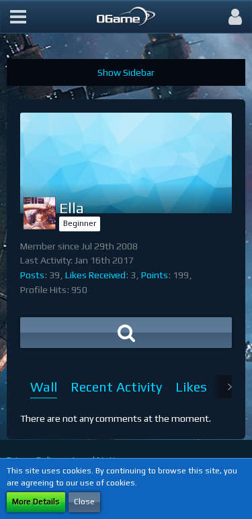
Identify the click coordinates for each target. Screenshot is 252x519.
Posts (32, 275)
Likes (191, 386)
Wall (43, 386)
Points (154, 275)
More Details (36, 501)
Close (84, 501)
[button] (18, 16)
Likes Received (95, 275)
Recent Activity (116, 386)
